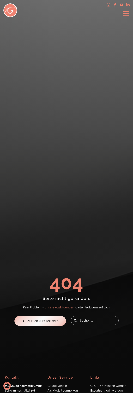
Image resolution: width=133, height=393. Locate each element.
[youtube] (121, 4)
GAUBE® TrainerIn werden (108, 385)
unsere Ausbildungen (59, 307)
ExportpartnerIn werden (106, 390)
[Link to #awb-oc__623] (126, 13)
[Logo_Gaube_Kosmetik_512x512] (10, 4)
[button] (7, 386)
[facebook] (115, 4)
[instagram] (108, 4)
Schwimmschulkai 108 (20, 390)
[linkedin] (128, 4)
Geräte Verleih (57, 385)
